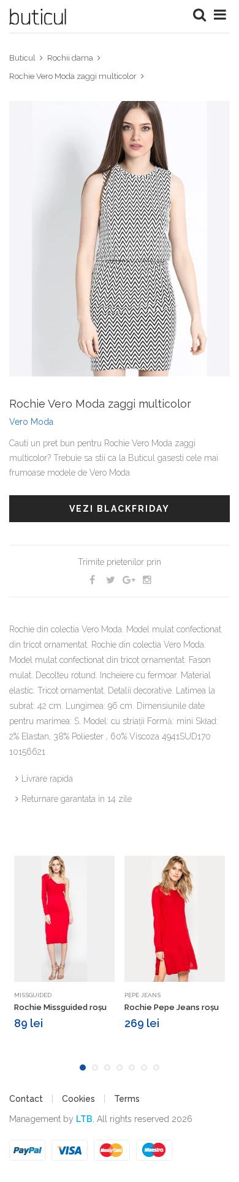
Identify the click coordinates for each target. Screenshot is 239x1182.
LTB (84, 1119)
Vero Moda (31, 422)
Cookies (78, 1098)
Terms (127, 1098)
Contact (26, 1098)
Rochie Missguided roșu (60, 1007)
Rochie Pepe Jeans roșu (171, 1007)
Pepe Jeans (142, 995)
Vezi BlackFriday (119, 509)
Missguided (32, 995)
